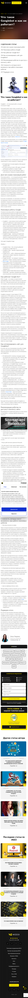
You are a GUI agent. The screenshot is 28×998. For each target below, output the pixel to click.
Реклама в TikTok (14, 956)
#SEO (4, 28)
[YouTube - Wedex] (20, 943)
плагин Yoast (9, 391)
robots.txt (17, 136)
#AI (23, 651)
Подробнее (19, 703)
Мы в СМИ (14, 974)
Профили (14, 976)
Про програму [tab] (23, 486)
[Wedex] (6, 2)
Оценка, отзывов (14, 940)
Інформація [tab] (14, 486)
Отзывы (14, 971)
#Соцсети (17, 651)
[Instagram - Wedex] (16, 943)
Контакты (14, 958)
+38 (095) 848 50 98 (14, 981)
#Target (13, 658)
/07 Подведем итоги (7, 72)
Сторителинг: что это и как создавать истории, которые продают (13, 792)
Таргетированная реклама (14, 953)
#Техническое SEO (15, 655)
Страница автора (14, 639)
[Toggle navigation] (26, 3)
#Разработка (15, 662)
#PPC (7, 658)
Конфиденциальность (14, 966)
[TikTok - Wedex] (7, 943)
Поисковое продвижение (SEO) (14, 948)
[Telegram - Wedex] (14, 989)
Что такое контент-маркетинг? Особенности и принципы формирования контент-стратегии (13, 762)
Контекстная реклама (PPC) (14, 950)
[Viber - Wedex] (18, 989)
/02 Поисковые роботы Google (10, 50)
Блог (14, 961)
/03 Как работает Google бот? (10, 52)
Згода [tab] (5, 486)
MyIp (23, 599)
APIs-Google (6, 261)
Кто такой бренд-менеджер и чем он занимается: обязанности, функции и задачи (13, 893)
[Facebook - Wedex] (11, 943)
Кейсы (14, 963)
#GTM (14, 666)
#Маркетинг (6, 655)
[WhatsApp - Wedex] (9, 989)
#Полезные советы (8, 651)
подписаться (15, 727)
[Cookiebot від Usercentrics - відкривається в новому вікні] (21, 483)
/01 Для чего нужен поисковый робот (13, 47)
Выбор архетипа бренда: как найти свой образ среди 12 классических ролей (13, 822)
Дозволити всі (14, 509)
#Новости (22, 662)
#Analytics (19, 658)
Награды (14, 968)
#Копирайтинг (6, 662)
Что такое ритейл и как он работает (13, 921)
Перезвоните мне (16, 2)
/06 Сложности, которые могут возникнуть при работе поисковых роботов (12, 67)
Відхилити (14, 513)
